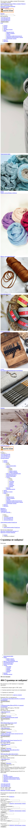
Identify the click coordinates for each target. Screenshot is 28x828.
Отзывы (8, 34)
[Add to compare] (2, 704)
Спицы (2, 369)
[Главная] (7, 450)
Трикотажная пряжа (5, 154)
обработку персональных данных (17, 803)
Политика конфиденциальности (14, 36)
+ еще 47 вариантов (5, 711)
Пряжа (2, 191)
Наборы (21, 370)
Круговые (3, 370)
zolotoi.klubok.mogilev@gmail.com (11, 527)
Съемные (7, 370)
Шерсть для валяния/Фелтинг (8, 256)
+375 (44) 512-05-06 (5, 454)
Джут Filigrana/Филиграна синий (9, 722)
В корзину (3, 716)
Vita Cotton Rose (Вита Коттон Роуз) (9, 754)
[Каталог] (8, 462)
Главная (2, 3)
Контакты (5, 41)
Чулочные (16, 370)
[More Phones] (11, 512)
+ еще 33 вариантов (5, 744)
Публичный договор (11, 38)
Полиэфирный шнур (6, 294)
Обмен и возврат (17, 3)
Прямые (12, 370)
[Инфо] (7, 493)
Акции (5, 28)
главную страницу (17, 694)
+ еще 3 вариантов (5, 728)
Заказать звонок (4, 21)
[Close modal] (9, 799)
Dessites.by (11, 796)
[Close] (6, 453)
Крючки (3, 408)
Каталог (5, 27)
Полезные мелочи (5, 445)
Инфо (4, 30)
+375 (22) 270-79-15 (5, 456)
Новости (23, 3)
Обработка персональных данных (14, 37)
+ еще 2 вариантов (5, 759)
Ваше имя (3, 800)
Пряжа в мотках (4, 193)
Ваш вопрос (4, 823)
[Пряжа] (10, 467)
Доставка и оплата (7, 29)
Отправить (3, 804)
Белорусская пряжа (5, 331)
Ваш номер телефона (6, 802)
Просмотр (8, 716)
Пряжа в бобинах (12, 193)
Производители (8, 3)
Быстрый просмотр (5, 701)
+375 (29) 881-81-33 (5, 455)
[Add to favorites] (1, 704)
